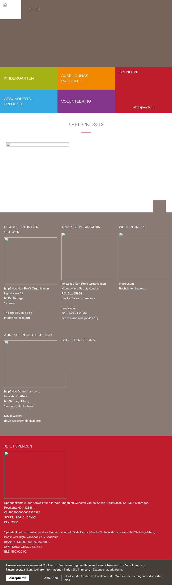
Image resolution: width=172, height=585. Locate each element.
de (31, 9)
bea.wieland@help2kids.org (79, 318)
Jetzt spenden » (143, 107)
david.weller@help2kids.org (22, 420)
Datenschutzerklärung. (108, 569)
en (38, 9)
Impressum (126, 283)
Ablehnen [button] (51, 578)
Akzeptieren (17, 578)
